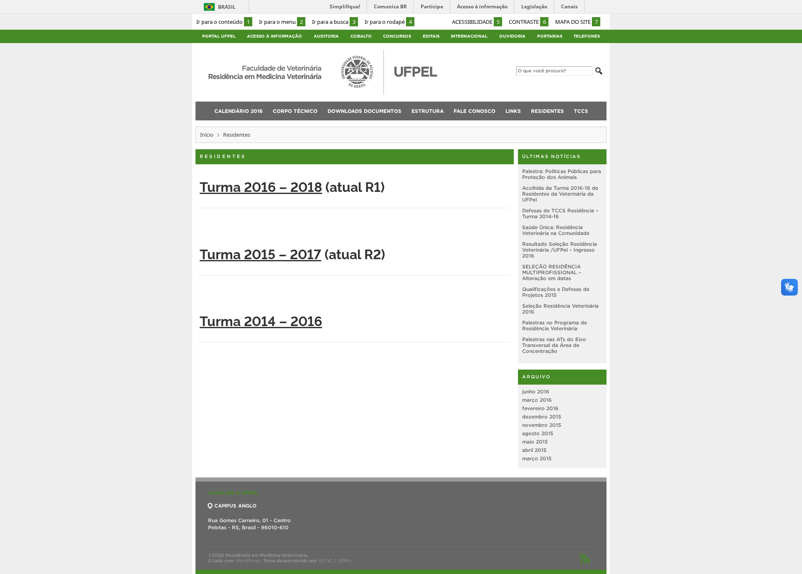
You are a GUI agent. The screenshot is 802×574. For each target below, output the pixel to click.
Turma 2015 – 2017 (260, 253)
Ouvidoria (512, 36)
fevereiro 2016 (540, 408)
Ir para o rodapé (388, 22)
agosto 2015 (537, 433)
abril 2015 (534, 450)
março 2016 (537, 400)
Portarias (549, 36)
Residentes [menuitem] (547, 111)
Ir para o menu (281, 22)
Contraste (527, 22)
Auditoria (326, 36)
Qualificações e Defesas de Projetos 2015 (555, 292)
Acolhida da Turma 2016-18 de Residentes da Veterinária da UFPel (560, 193)
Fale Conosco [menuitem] (474, 111)
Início (206, 134)
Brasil (227, 6)
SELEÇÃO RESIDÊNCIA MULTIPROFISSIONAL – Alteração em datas (551, 272)
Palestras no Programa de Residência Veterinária (554, 325)
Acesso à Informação (274, 36)
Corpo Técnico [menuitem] (295, 111)
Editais (431, 36)
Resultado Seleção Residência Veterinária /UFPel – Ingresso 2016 (559, 249)
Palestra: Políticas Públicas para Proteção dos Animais (561, 174)
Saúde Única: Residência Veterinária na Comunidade (555, 230)
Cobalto (361, 36)
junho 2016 (535, 391)
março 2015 (536, 458)
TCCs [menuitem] (581, 111)
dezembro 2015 (541, 416)
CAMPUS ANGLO (235, 505)
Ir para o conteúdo (223, 22)
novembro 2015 (541, 425)
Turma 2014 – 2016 (261, 320)
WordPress (248, 560)
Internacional (469, 36)
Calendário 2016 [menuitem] (238, 111)
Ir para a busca (333, 22)
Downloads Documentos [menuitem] (364, 111)
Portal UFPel (219, 36)
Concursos (397, 36)
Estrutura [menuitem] (427, 111)
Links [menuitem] (513, 111)
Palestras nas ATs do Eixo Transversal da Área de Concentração (554, 345)
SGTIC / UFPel (334, 560)
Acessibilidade (476, 22)
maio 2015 (535, 441)
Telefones (587, 36)
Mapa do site (576, 22)
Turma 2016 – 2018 (261, 186)
